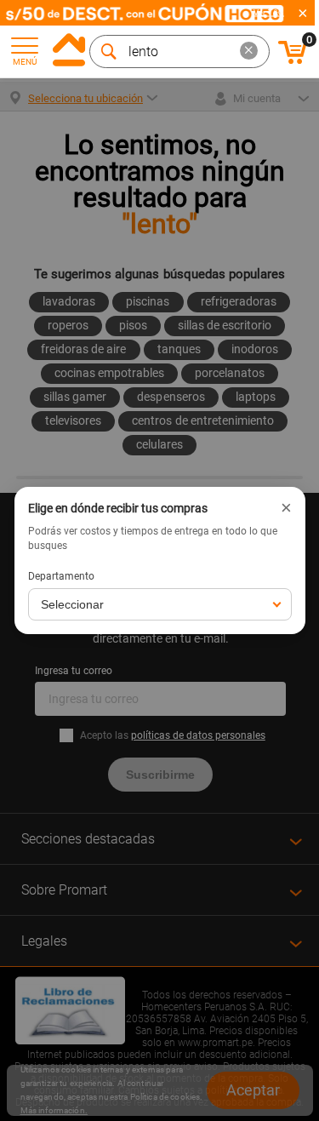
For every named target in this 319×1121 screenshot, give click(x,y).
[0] (292, 61)
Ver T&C (268, 13)
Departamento (61, 576)
